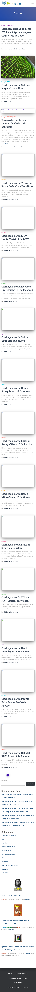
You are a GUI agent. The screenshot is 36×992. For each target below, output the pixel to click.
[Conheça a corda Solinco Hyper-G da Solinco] (18, 67)
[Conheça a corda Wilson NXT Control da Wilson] (18, 579)
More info (27, 899)
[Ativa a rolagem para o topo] (32, 988)
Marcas (4, 858)
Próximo (25, 775)
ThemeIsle (26, 987)
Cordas (3, 25)
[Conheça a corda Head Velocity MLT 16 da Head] (18, 630)
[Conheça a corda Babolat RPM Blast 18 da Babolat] (18, 735)
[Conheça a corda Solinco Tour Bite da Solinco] (18, 319)
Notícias (5, 861)
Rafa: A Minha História (11, 895)
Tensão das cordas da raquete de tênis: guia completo (13, 123)
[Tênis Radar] (12, 3)
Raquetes (13, 117)
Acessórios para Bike (9, 835)
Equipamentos (11, 25)
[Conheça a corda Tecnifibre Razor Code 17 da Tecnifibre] (18, 165)
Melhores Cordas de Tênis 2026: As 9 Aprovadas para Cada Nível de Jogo (16, 32)
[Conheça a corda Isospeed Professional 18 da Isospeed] (18, 268)
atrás (20, 49)
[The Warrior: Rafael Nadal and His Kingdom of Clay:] (18, 910)
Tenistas (5, 873)
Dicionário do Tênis (8, 846)
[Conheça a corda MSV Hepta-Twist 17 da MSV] (18, 218)
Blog (2, 82)
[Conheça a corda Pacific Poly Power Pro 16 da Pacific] (18, 681)
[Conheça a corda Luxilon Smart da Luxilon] (18, 526)
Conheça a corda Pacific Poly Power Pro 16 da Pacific (15, 702)
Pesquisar (4, 780)
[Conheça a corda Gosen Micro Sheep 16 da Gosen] (18, 476)
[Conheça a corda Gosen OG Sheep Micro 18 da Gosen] (18, 370)
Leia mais (5, 144)
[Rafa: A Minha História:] (18, 885)
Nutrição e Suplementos (10, 865)
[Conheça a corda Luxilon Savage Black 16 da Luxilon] (18, 423)
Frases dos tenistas (8, 854)
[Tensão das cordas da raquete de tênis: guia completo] (18, 111)
